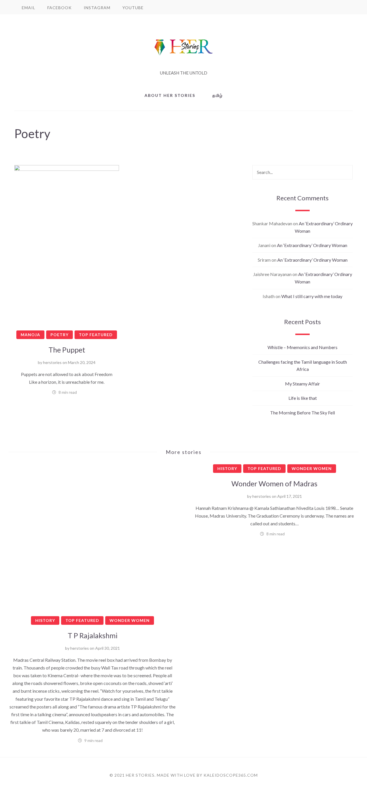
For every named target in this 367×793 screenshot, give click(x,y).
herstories (52, 362)
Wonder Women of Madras (274, 483)
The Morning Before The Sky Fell (302, 412)
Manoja (30, 334)
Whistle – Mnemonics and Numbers (302, 347)
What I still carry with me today (311, 296)
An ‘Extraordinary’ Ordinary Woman (312, 245)
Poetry (59, 334)
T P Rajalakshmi (93, 635)
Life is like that (302, 398)
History (45, 620)
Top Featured (96, 334)
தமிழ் (217, 95)
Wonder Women (130, 620)
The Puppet (66, 349)
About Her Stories (170, 95)
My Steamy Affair (302, 383)
